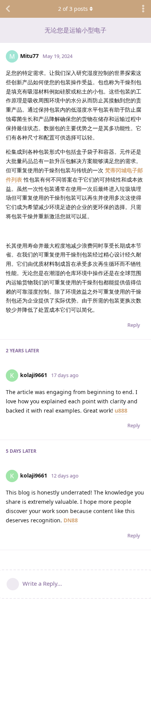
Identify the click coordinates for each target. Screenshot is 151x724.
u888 (121, 410)
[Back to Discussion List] (7, 9)
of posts (73, 8)
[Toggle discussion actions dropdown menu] (143, 9)
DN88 (70, 520)
